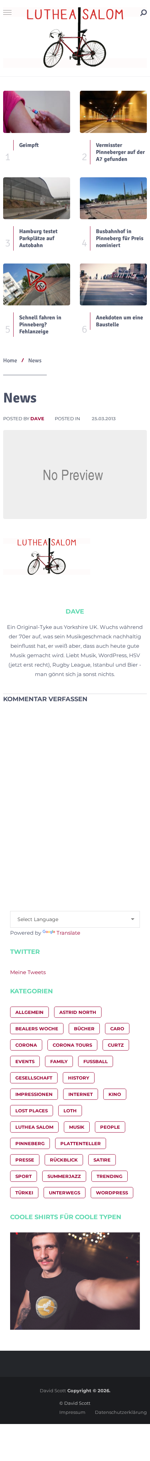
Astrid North (77, 1012)
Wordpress (112, 1192)
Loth (70, 1110)
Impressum (72, 1412)
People (110, 1127)
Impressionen (34, 1094)
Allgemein (29, 1012)
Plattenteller (80, 1143)
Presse (24, 1160)
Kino (114, 1094)
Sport (23, 1176)
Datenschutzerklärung (121, 1412)
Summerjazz (64, 1176)
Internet (80, 1094)
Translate (68, 932)
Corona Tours (72, 1045)
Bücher (84, 1028)
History (78, 1078)
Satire (102, 1160)
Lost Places (31, 1110)
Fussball (95, 1061)
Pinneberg (30, 1143)
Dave (37, 418)
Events (25, 1061)
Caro (117, 1028)
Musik (76, 1127)
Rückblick (64, 1160)
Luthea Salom (34, 1127)
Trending (109, 1176)
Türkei (24, 1192)
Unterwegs (64, 1192)
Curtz (116, 1045)
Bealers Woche (36, 1028)
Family (59, 1061)
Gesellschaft (33, 1078)
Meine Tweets (28, 972)
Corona (26, 1045)
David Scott (53, 1390)
